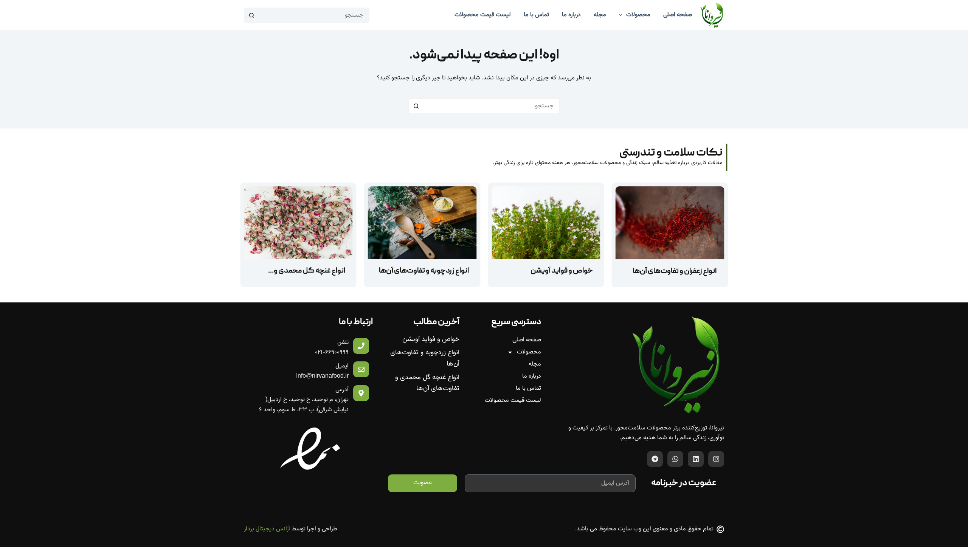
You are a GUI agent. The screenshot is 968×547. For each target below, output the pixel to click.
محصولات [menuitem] (638, 15)
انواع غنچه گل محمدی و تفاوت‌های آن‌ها (427, 383)
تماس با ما (528, 388)
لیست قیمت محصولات (513, 400)
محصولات (529, 352)
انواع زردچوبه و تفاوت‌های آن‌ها (424, 271)
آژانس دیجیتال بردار (267, 529)
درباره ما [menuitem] (571, 15)
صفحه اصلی (526, 340)
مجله (535, 364)
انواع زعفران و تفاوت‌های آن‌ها (675, 271)
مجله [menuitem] (600, 15)
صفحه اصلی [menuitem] (677, 15)
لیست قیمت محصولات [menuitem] (483, 15)
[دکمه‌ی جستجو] (251, 15)
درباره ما (531, 376)
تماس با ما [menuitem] (536, 15)
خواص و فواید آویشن (562, 271)
